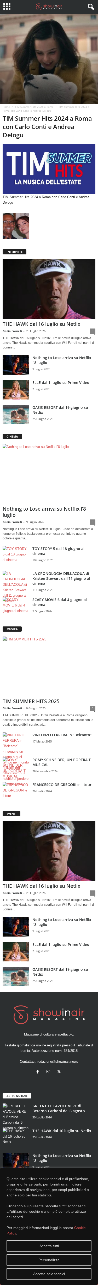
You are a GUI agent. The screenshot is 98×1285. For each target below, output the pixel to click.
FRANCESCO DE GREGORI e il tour (61, 784)
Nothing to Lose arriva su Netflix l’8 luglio (44, 511)
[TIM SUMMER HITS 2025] (49, 666)
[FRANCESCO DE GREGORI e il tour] (16, 792)
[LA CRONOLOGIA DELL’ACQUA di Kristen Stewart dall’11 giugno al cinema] (16, 587)
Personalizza (49, 1260)
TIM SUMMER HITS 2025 (31, 701)
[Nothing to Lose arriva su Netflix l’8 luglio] (16, 365)
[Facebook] (38, 1072)
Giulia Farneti (12, 331)
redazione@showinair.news (57, 1061)
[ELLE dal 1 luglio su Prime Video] (16, 389)
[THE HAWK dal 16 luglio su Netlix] (49, 289)
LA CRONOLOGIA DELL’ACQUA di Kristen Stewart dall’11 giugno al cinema (61, 578)
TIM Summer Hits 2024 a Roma (34, 107)
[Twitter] (60, 1072)
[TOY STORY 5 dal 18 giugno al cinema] (16, 556)
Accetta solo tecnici (49, 1274)
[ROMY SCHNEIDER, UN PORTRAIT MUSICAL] (16, 768)
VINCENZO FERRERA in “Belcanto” (62, 734)
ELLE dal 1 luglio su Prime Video (60, 382)
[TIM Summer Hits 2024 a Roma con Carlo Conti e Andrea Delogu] (49, 169)
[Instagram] (49, 1072)
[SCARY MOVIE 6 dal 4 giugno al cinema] (16, 607)
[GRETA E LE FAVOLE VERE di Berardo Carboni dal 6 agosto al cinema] (16, 1117)
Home (6, 107)
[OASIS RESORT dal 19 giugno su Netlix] (16, 414)
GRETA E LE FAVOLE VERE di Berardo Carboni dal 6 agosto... (60, 1108)
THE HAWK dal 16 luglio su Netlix (41, 324)
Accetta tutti (49, 1246)
